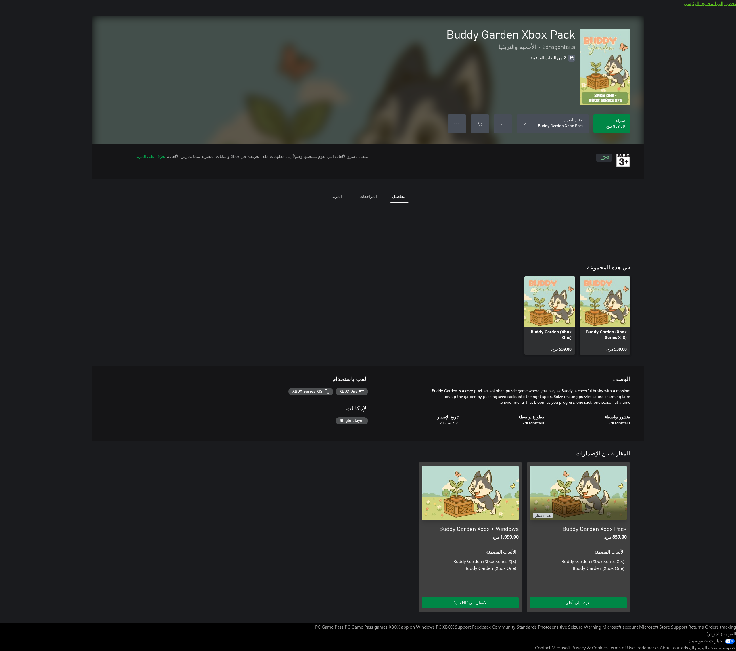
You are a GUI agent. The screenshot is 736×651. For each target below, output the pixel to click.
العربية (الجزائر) (721, 634)
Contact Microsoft (552, 647)
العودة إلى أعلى (578, 602)
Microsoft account (620, 627)
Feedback (481, 627)
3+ (607, 158)
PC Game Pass (329, 627)
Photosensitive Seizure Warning (569, 627)
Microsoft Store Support (663, 627)
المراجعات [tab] (368, 196)
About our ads (674, 647)
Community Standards (514, 627)
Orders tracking (720, 627)
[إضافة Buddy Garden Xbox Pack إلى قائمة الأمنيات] (503, 123)
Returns (696, 627)
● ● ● (457, 123)
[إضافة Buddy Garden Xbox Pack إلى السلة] (480, 123)
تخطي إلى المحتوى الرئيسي (710, 3)
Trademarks (647, 647)
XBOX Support (456, 627)
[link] (605, 315)
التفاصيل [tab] (399, 196)
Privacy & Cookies (590, 647)
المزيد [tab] (337, 196)
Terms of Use (622, 647)
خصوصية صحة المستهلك (712, 647)
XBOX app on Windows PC (415, 627)
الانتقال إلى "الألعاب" (470, 602)
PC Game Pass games (366, 627)
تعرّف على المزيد (150, 156)
